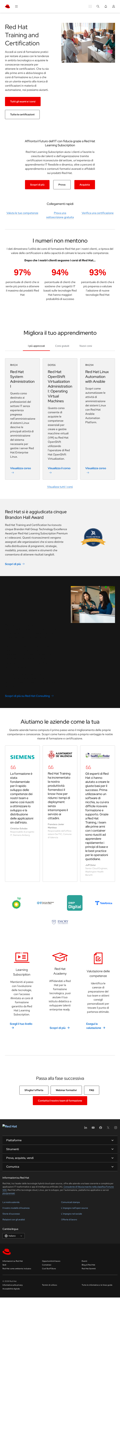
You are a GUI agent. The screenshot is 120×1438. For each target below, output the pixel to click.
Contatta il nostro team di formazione (60, 1100)
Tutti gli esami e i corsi (22, 101)
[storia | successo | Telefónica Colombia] (103, 903)
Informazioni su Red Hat (12, 1261)
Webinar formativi (66, 1090)
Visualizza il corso (59, 468)
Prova (61, 184)
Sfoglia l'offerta (34, 1090)
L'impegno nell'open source (74, 1208)
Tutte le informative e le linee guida (97, 1285)
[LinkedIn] (86, 1128)
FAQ (91, 1090)
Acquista (85, 184)
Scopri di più (37, 184)
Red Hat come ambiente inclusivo (16, 1268)
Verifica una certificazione (98, 213)
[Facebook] (100, 1128)
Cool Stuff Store (49, 1268)
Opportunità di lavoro (51, 1261)
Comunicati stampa (70, 1202)
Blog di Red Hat (88, 1265)
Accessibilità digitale (11, 1288)
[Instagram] (116, 1128)
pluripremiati (8, 1193)
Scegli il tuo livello (21, 1024)
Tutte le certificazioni (22, 114)
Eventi (84, 1261)
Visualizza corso (20, 468)
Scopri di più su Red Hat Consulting (27, 696)
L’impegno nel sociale (71, 1213)
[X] (108, 1128)
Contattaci (46, 1265)
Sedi (4, 1265)
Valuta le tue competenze (22, 213)
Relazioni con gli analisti (13, 1219)
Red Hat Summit (89, 1268)
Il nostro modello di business (16, 1208)
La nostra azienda (10, 1202)
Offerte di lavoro (69, 1219)
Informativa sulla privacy (12, 1285)
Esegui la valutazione (93, 1026)
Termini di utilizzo (49, 1285)
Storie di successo (11, 1213)
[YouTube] (93, 1128)
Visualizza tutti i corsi (60, 487)
